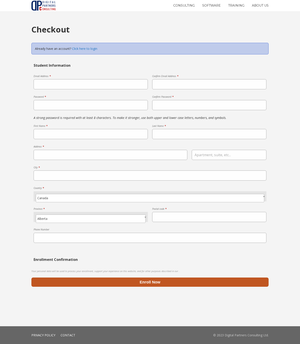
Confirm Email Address (165, 76)
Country (39, 188)
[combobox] (150, 198)
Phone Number (41, 229)
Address (39, 146)
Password (40, 96)
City (37, 167)
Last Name (159, 125)
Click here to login (84, 49)
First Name (40, 125)
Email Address (42, 76)
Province (39, 208)
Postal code (159, 208)
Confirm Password (162, 96)
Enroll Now (150, 282)
